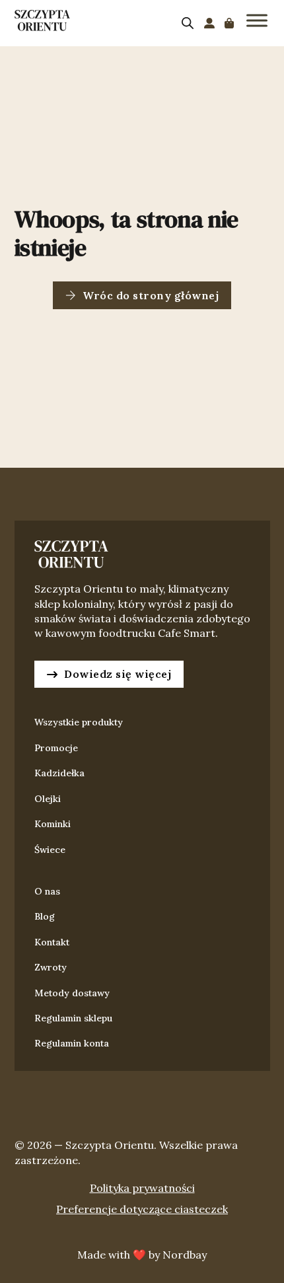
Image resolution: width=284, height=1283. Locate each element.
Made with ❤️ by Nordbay (142, 1254)
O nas (47, 891)
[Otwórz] (256, 20)
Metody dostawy (72, 993)
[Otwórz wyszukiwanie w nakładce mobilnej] (187, 22)
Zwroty (50, 967)
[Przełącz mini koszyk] (229, 23)
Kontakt (51, 942)
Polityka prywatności (142, 1187)
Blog (44, 916)
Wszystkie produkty (78, 722)
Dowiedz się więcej (117, 673)
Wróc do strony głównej (151, 295)
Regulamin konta (71, 1043)
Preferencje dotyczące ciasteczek (142, 1209)
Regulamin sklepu (73, 1018)
